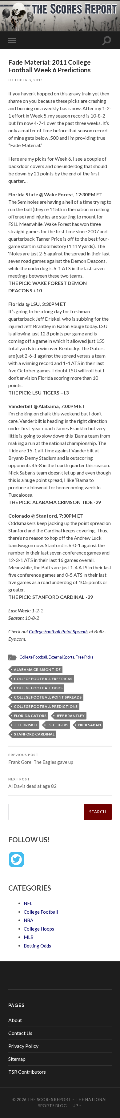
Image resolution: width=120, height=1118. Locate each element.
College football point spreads (48, 697)
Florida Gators (30, 715)
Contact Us (20, 1033)
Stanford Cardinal (34, 734)
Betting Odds (37, 945)
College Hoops (39, 929)
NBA (28, 920)
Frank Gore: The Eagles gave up (40, 759)
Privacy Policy (23, 1046)
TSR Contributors (27, 1072)
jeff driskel (26, 725)
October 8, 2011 (25, 80)
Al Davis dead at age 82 (32, 783)
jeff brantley (70, 715)
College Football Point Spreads (58, 631)
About (15, 1020)
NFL (28, 903)
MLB (29, 937)
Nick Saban (89, 725)
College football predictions (46, 706)
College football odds (38, 688)
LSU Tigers (57, 725)
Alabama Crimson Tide (37, 669)
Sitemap (17, 1059)
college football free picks (43, 678)
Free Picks (84, 657)
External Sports (61, 657)
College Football (33, 657)
